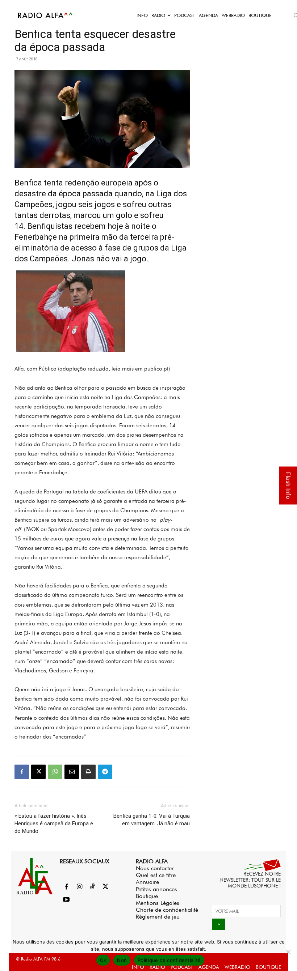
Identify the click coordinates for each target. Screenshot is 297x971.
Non (122, 960)
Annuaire (147, 881)
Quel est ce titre (156, 875)
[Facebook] (21, 772)
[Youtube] (66, 900)
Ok (103, 960)
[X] (38, 772)
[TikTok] (92, 887)
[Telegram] (105, 772)
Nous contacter (155, 868)
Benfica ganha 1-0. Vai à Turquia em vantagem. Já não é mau (151, 820)
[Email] (71, 772)
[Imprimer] (88, 772)
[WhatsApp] (55, 772)
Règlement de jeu (158, 916)
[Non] (288, 951)
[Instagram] (79, 887)
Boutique (147, 896)
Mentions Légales (157, 902)
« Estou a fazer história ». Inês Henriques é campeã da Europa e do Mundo (53, 823)
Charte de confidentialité (167, 909)
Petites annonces (156, 889)
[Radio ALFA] (45, 15)
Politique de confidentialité (169, 960)
